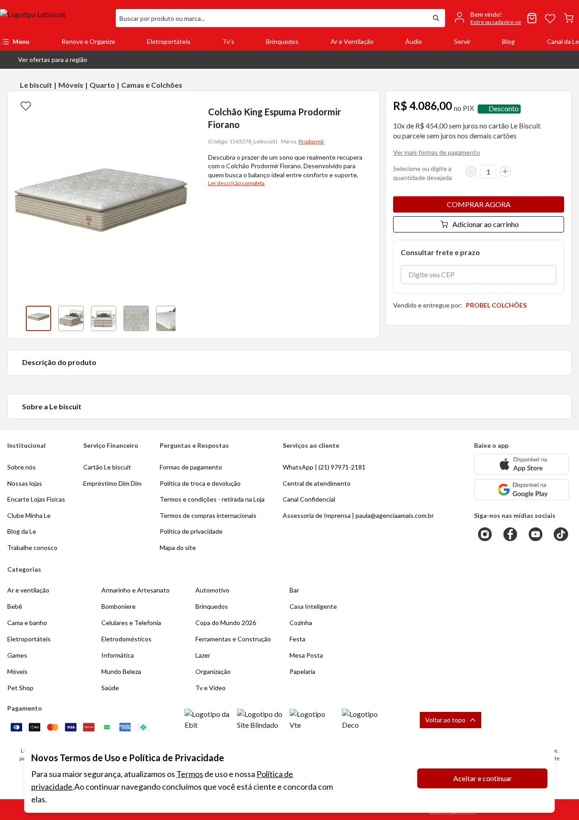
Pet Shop (20, 688)
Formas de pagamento (191, 467)
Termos (189, 774)
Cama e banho (27, 622)
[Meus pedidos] (532, 18)
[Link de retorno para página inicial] (54, 18)
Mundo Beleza (121, 671)
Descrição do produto (59, 362)
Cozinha (301, 622)
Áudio (413, 41)
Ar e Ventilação (352, 41)
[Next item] (184, 318)
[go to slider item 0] (38, 318)
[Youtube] (535, 534)
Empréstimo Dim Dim (112, 483)
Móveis (70, 85)
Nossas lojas (24, 483)
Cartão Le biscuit (107, 467)
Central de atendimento (317, 483)
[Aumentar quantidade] (505, 171)
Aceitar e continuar (482, 778)
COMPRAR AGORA (479, 204)
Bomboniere (118, 606)
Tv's (228, 41)
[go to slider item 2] (103, 318)
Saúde (110, 688)
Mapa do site (178, 547)
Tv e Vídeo (210, 688)
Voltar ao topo (445, 720)
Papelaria (302, 671)
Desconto (504, 108)
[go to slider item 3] (136, 318)
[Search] (436, 18)
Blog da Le (21, 531)
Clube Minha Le (29, 515)
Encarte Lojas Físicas (36, 499)
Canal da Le (563, 41)
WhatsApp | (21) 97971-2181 (324, 467)
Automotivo (212, 590)
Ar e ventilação (28, 590)
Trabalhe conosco (32, 547)
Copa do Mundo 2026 (225, 622)
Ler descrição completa (236, 183)
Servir (462, 41)
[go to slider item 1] (71, 318)
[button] (45, 59)
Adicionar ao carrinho (485, 224)
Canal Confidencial (309, 499)
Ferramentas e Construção (233, 639)
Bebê (14, 606)
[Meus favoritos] (550, 18)
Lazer (202, 655)
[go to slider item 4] (168, 318)
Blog (508, 41)
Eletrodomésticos (126, 639)
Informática (117, 655)
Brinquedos (282, 41)
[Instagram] (485, 534)
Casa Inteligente (313, 606)
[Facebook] (510, 534)
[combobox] (271, 18)
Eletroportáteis (168, 41)
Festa (297, 639)
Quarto (102, 85)
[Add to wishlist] (26, 105)
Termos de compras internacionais (208, 515)
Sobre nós (21, 467)
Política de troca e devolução (200, 483)
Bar (294, 590)
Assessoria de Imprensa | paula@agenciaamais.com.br (358, 515)
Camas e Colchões (151, 85)
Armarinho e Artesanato (135, 590)
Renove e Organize (88, 41)
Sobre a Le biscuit (51, 406)
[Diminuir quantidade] (470, 171)
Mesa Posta (306, 655)
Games (17, 655)
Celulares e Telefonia (131, 622)
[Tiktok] (561, 534)
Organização (213, 671)
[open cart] (568, 18)
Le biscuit (36, 85)
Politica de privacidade (191, 531)
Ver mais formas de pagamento (436, 152)
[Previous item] (16, 318)
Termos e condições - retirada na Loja (212, 499)
